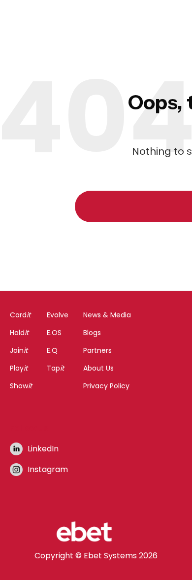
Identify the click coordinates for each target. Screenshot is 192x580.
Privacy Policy (106, 386)
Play (19, 368)
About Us (98, 368)
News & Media (107, 315)
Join (19, 350)
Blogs (92, 333)
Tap (55, 368)
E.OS (54, 333)
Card (20, 315)
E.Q (52, 350)
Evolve (57, 315)
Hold (19, 333)
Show (21, 386)
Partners (97, 350)
